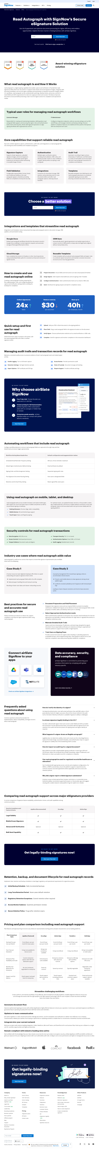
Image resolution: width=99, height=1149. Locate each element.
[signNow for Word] (38, 670)
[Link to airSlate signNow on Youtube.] (93, 1144)
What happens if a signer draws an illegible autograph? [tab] (62, 734)
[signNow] (8, 5)
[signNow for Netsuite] (32, 682)
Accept (65, 1145)
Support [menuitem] (89, 1)
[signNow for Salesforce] (13, 682)
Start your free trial (49, 859)
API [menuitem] (43, 5)
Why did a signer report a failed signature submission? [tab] (62, 775)
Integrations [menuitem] (35, 5)
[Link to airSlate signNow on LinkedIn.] (88, 1144)
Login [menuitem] (93, 1)
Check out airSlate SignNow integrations (20, 691)
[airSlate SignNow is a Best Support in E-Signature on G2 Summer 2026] (32, 65)
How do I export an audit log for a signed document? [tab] (61, 747)
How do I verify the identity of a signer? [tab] (56, 707)
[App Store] (90, 1134)
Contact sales (80, 5)
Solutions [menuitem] (26, 5)
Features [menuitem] (18, 5)
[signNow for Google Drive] (13, 670)
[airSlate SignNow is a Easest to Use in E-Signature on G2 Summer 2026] (19, 65)
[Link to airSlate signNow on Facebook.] (80, 1144)
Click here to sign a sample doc (54, 44)
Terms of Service (8, 1144)
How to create (64, 1108)
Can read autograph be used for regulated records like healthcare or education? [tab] (67, 760)
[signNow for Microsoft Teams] (26, 670)
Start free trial (60, 36)
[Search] (93, 5)
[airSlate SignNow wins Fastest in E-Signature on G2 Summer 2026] (43, 65)
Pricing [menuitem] (49, 5)
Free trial (88, 5)
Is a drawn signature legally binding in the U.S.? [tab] (59, 720)
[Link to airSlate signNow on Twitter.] (84, 1144)
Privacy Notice (17, 1144)
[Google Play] (80, 1134)
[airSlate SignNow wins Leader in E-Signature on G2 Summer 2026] (8, 65)
